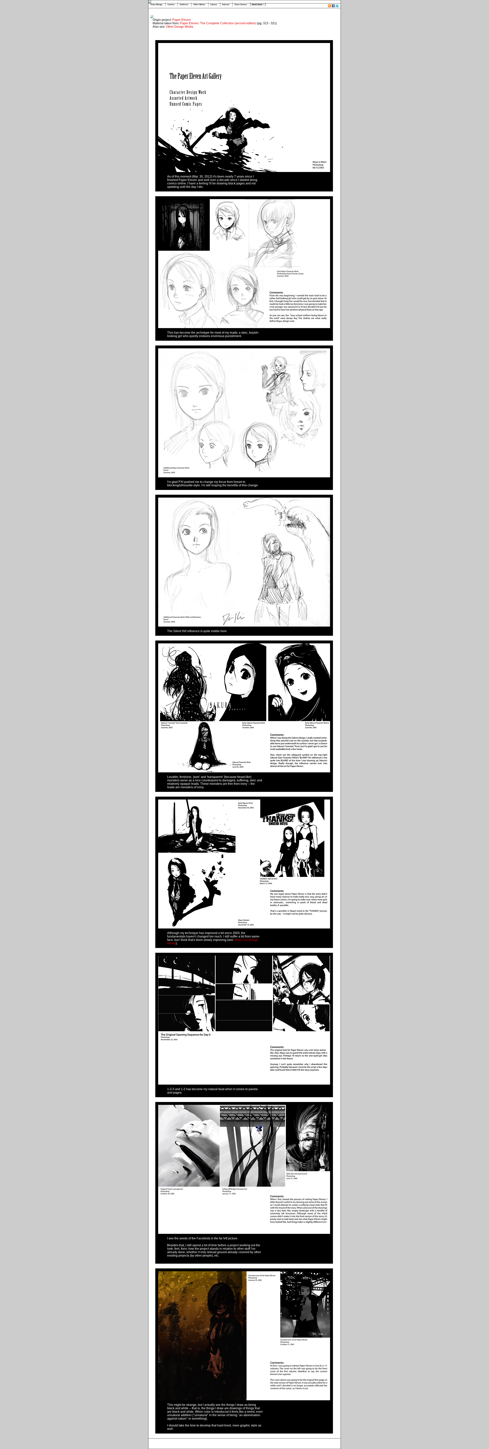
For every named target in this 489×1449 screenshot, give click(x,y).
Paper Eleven (181, 19)
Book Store (257, 4)
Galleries (184, 4)
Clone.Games (240, 4)
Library (213, 4)
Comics (171, 4)
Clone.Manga (156, 4)
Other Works (199, 4)
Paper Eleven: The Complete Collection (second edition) (218, 23)
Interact (225, 4)
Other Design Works (179, 26)
